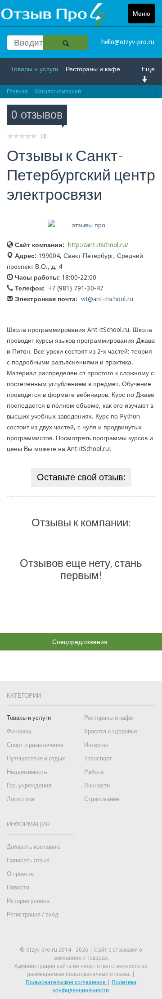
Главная (17, 91)
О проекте (20, 873)
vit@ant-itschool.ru (107, 299)
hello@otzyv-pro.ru (127, 42)
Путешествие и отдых (36, 758)
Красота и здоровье (110, 731)
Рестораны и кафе (93, 69)
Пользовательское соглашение (66, 982)
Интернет (96, 744)
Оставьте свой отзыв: (81, 477)
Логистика (20, 799)
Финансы (19, 731)
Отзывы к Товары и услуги (120, 91)
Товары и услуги (34, 69)
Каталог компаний (58, 91)
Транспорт (98, 758)
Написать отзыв (28, 860)
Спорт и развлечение (35, 744)
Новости (18, 887)
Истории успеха (28, 901)
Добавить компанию (34, 846)
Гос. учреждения (29, 785)
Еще (148, 69)
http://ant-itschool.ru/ (98, 245)
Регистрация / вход (32, 914)
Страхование (101, 799)
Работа (94, 772)
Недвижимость (27, 772)
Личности (97, 785)
